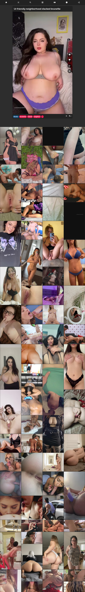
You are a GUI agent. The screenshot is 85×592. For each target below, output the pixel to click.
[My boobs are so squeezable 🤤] (10, 443)
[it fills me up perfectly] (10, 412)
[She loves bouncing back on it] (10, 484)
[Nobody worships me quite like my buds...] (31, 334)
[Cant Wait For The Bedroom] (53, 462)
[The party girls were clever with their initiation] (10, 550)
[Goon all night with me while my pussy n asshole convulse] (10, 202)
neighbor (37, 116)
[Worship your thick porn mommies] (31, 230)
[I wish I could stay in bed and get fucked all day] (31, 562)
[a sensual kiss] (10, 508)
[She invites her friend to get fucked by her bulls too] (53, 173)
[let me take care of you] (74, 367)
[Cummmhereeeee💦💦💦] (53, 344)
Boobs (16, 116)
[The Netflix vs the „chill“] (10, 244)
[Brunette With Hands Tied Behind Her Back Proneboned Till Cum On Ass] (31, 424)
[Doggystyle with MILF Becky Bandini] (10, 173)
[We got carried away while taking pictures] (31, 164)
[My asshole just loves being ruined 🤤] (31, 354)
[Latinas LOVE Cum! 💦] (31, 136)
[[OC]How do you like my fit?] (53, 434)
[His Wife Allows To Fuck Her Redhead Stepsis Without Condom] (31, 508)
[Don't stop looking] (10, 367)
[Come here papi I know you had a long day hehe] (74, 192)
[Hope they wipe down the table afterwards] (31, 526)
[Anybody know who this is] (53, 526)
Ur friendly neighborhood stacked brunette (37, 9)
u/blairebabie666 (19, 107)
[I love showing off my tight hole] (74, 145)
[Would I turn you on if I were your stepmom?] (10, 145)
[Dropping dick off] (31, 211)
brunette (23, 116)
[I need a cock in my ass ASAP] (31, 474)
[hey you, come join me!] (53, 202)
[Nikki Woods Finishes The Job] (53, 484)
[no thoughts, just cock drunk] (53, 295)
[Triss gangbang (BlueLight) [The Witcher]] (53, 276)
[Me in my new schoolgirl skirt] (74, 305)
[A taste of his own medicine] (74, 575)
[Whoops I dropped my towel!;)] (31, 263)
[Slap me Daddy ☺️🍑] (53, 550)
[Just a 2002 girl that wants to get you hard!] (10, 324)
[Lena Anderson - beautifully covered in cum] (31, 314)
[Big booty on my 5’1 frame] (74, 452)
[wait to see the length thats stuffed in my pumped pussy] (53, 244)
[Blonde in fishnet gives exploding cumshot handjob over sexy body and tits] (74, 526)
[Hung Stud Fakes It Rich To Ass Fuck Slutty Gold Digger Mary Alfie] (53, 508)
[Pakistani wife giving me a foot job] (53, 155)
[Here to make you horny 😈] (31, 295)
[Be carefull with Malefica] (53, 136)
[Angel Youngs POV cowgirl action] (53, 314)
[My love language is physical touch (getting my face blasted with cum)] (31, 192)
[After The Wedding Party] (10, 526)
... (42, 116)
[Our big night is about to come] (10, 286)
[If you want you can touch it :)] (74, 173)
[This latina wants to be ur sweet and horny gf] (74, 221)
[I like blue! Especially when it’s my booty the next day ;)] (74, 263)
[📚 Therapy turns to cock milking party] (31, 538)
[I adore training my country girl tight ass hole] (74, 412)
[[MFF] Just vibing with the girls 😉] (31, 443)
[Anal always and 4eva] (74, 496)
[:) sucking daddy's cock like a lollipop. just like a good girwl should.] (53, 389)
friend (30, 116)
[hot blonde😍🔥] (10, 462)
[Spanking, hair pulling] (74, 334)
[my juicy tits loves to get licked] (74, 550)
